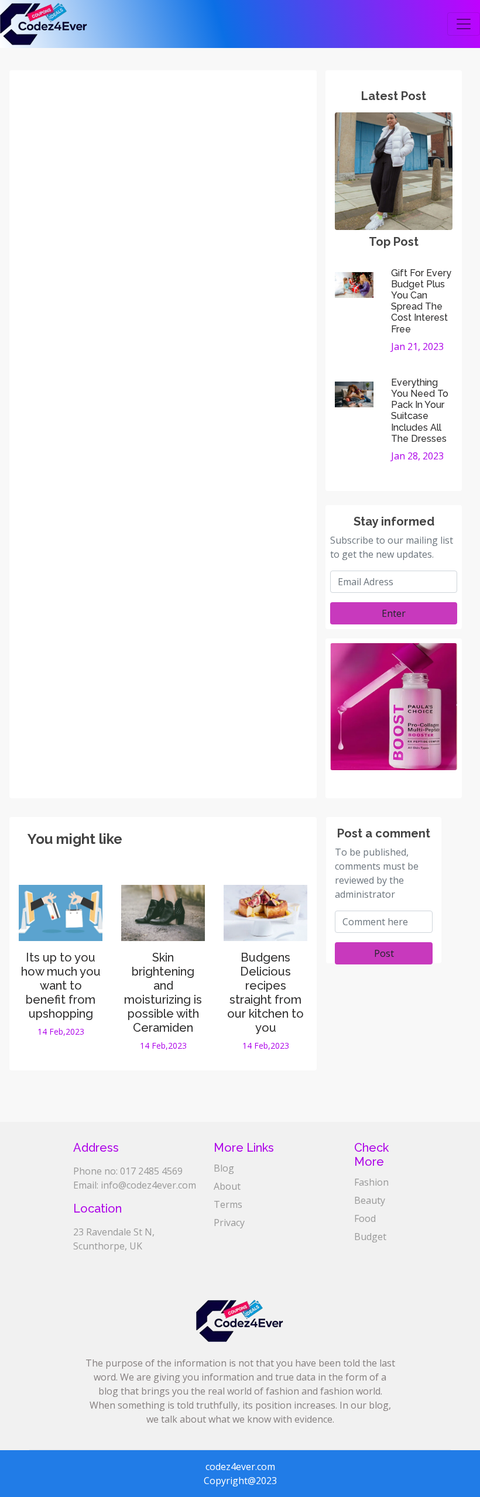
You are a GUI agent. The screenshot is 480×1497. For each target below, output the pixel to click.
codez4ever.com (240, 1466)
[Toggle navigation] (463, 24)
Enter (394, 613)
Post (384, 953)
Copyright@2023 (240, 1480)
